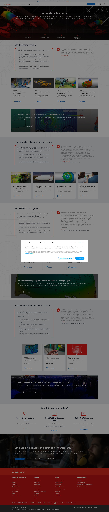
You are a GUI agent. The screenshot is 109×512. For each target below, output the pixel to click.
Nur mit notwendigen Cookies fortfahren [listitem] (76, 242)
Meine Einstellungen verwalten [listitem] (66, 258)
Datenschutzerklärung (29, 253)
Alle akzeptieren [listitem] (80, 258)
